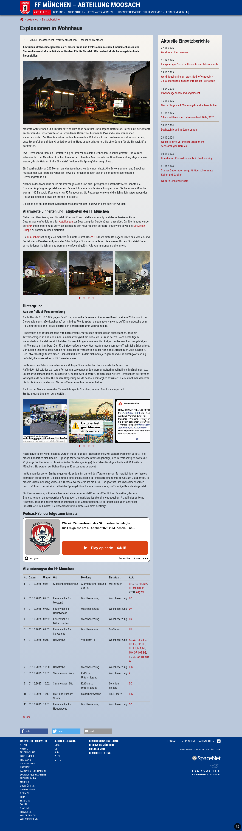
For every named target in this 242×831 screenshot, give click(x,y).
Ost (56, 748)
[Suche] (187, 12)
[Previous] (28, 273)
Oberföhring (27, 785)
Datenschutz (206, 741)
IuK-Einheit (33, 237)
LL (130, 588)
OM (140, 652)
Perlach (25, 793)
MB (139, 648)
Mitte (58, 759)
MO (139, 588)
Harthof (25, 767)
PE (144, 652)
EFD (29, 225)
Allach (24, 745)
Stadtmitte (26, 808)
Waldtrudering (29, 819)
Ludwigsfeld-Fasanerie (33, 774)
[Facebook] (219, 741)
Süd (57, 752)
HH (140, 584)
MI (134, 588)
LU (130, 629)
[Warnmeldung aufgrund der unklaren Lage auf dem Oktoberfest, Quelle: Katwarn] (137, 421)
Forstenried (27, 756)
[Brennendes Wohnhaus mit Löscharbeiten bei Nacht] (45, 273)
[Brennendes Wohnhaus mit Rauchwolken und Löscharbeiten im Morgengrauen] (86, 92)
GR (139, 644)
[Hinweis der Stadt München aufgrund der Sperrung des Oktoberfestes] (91, 421)
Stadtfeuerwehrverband (104, 741)
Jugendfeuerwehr (65, 741)
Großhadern (27, 763)
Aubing (24, 748)
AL (130, 640)
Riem (22, 796)
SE (134, 657)
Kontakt (172, 741)
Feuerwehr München (101, 745)
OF (130, 608)
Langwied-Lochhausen (33, 770)
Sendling (25, 800)
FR (134, 644)
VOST (94, 237)
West (57, 756)
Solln (23, 804)
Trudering (26, 811)
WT (142, 592)
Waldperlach (28, 815)
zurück (26, 717)
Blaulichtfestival (100, 753)
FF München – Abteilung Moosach (87, 5)
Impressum (188, 741)
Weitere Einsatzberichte (174, 181)
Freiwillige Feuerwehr (33, 741)
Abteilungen (66, 221)
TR (142, 657)
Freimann (25, 759)
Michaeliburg (28, 778)
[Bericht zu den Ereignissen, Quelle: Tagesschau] (45, 421)
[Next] (144, 273)
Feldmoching (27, 752)
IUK (145, 584)
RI (143, 588)
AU (134, 640)
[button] (42, 12)
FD (135, 584)
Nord (57, 745)
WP (137, 592)
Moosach (25, 782)
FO (130, 598)
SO (138, 657)
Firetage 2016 (97, 749)
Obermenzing (27, 789)
